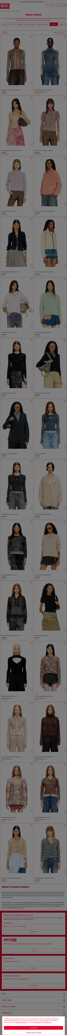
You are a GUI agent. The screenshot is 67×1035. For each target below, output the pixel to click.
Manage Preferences (21, 1022)
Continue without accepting (33, 1032)
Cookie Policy (47, 1022)
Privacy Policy (37, 1022)
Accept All (33, 1028)
